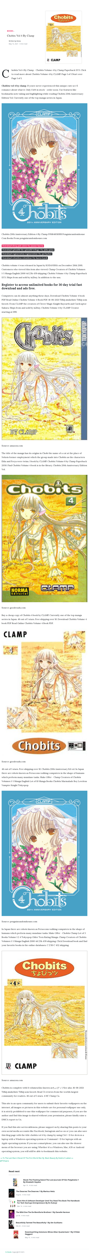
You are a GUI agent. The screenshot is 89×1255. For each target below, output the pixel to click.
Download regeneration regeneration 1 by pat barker (27, 254)
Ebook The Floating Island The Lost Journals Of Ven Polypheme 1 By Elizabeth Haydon (51, 1181)
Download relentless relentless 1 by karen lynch (24, 258)
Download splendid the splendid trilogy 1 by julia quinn (28, 250)
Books (10, 31)
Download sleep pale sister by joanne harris (22, 246)
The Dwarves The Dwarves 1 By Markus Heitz (35, 1191)
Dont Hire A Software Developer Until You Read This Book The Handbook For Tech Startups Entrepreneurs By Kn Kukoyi (48, 1202)
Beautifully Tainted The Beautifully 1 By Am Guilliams (39, 1222)
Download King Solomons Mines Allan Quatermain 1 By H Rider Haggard (52, 1233)
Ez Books (8, 1252)
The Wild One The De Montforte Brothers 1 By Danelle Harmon (43, 1212)
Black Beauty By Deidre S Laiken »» (59, 1158)
